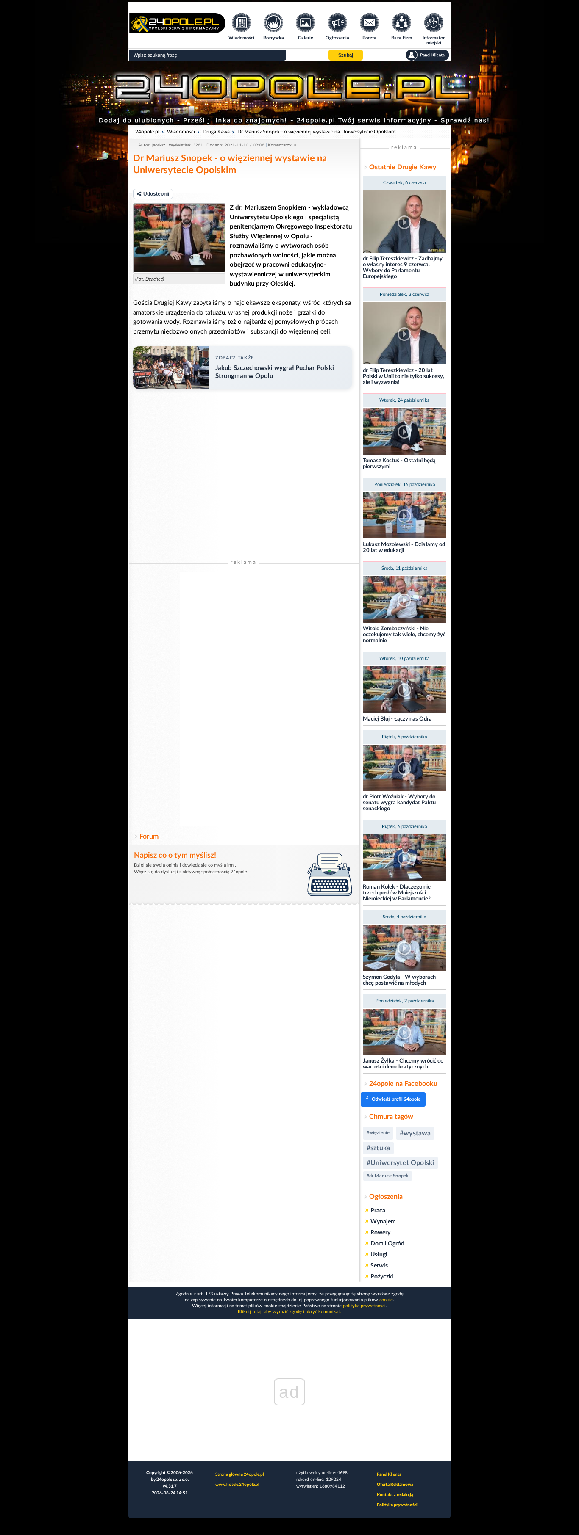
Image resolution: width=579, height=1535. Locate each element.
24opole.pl (147, 131)
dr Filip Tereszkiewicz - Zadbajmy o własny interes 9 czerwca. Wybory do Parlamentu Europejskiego (403, 267)
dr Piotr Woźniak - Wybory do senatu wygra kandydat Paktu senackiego (399, 803)
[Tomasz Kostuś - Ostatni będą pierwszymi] (404, 432)
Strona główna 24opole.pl (239, 1474)
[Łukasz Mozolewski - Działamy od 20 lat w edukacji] (404, 516)
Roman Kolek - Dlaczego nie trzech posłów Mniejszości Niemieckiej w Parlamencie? (397, 893)
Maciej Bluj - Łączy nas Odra (397, 719)
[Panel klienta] (427, 55)
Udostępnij (156, 194)
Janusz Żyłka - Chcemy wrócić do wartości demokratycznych (403, 1064)
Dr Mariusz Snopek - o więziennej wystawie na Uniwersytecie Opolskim (316, 131)
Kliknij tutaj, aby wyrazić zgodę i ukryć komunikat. (289, 1311)
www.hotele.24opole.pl (237, 1485)
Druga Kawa (216, 131)
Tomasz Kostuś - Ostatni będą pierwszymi (399, 463)
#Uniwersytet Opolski (400, 1163)
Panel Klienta (389, 1474)
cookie (386, 1300)
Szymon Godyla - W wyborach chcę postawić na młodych (399, 980)
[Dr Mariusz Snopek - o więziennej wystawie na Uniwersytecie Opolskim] (179, 238)
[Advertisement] (243, 699)
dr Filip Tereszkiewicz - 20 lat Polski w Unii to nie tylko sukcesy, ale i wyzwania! (403, 376)
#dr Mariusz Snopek (388, 1175)
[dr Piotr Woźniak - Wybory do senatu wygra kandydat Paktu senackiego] (404, 768)
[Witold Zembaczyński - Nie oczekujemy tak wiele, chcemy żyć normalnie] (404, 600)
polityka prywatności (364, 1305)
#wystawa (415, 1133)
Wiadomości (181, 131)
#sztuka (378, 1148)
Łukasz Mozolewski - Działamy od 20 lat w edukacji (404, 547)
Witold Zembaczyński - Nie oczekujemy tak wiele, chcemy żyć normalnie (404, 634)
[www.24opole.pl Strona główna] (177, 30)
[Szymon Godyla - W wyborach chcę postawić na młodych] (404, 948)
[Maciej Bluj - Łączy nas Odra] (404, 690)
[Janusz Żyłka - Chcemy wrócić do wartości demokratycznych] (404, 1033)
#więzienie (378, 1132)
